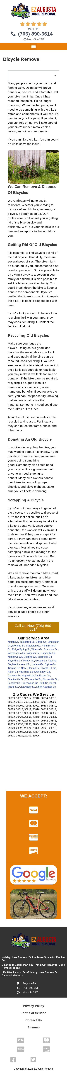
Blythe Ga (50, 664)
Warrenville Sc (33, 679)
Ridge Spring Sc (21, 649)
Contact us (49, 581)
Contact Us (33, 1020)
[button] (33, 46)
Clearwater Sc (27, 686)
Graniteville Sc (16, 679)
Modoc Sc (28, 660)
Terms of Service (33, 1013)
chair (34, 209)
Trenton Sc (14, 668)
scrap (23, 525)
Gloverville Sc (50, 679)
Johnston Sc (50, 649)
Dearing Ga (30, 657)
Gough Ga (41, 660)
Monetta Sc (18, 645)
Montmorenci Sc (21, 664)
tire (28, 409)
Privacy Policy (33, 1006)
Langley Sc (14, 683)
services (13, 616)
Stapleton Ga (33, 645)
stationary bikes (27, 577)
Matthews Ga (15, 657)
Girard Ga (41, 642)
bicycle (12, 213)
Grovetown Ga (42, 671)
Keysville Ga (15, 660)
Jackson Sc (14, 675)
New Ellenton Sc (30, 668)
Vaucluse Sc (26, 671)
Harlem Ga (37, 664)
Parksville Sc (48, 653)
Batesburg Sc (26, 642)
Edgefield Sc (45, 657)
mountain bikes (40, 573)
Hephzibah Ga (30, 675)
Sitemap (33, 1027)
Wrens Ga (37, 649)
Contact (43, 322)
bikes (18, 482)
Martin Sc (13, 642)
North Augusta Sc (46, 686)
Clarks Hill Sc (48, 668)
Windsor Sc (33, 653)
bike (17, 127)
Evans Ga (44, 675)
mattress (45, 209)
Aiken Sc (13, 671)
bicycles (37, 83)
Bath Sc (43, 683)
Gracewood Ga (30, 683)
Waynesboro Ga (17, 653)
